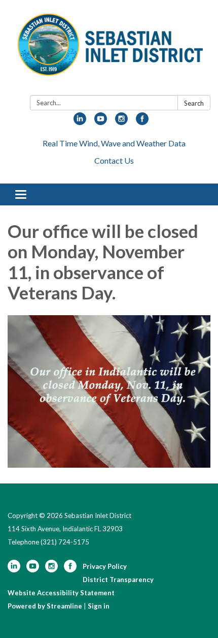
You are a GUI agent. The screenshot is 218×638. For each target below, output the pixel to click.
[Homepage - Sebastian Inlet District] (109, 49)
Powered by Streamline (45, 606)
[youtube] (100, 122)
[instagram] (121, 122)
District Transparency (118, 579)
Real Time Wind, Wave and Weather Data (114, 143)
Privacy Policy (105, 566)
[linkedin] (80, 122)
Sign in (99, 606)
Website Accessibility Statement (61, 593)
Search (194, 103)
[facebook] (142, 122)
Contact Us (114, 160)
